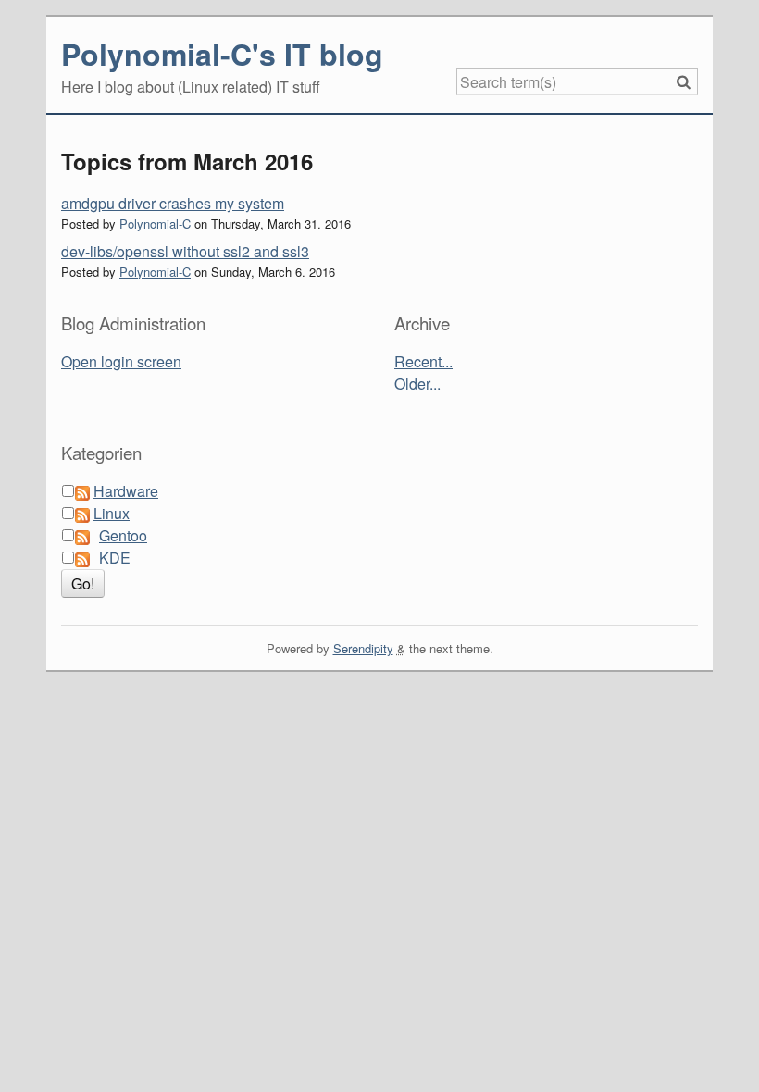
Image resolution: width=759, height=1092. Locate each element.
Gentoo (123, 535)
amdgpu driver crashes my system (172, 203)
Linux (111, 513)
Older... (417, 383)
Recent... (423, 361)
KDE (115, 557)
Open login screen (121, 361)
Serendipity (363, 648)
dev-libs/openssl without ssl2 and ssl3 (185, 251)
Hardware (125, 491)
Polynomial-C (155, 223)
